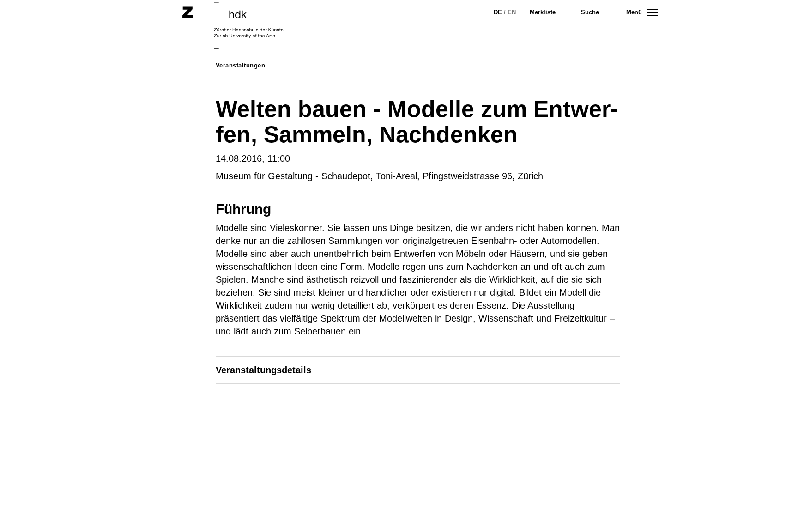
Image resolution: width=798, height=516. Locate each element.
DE (498, 12)
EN (512, 12)
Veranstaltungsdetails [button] (263, 370)
